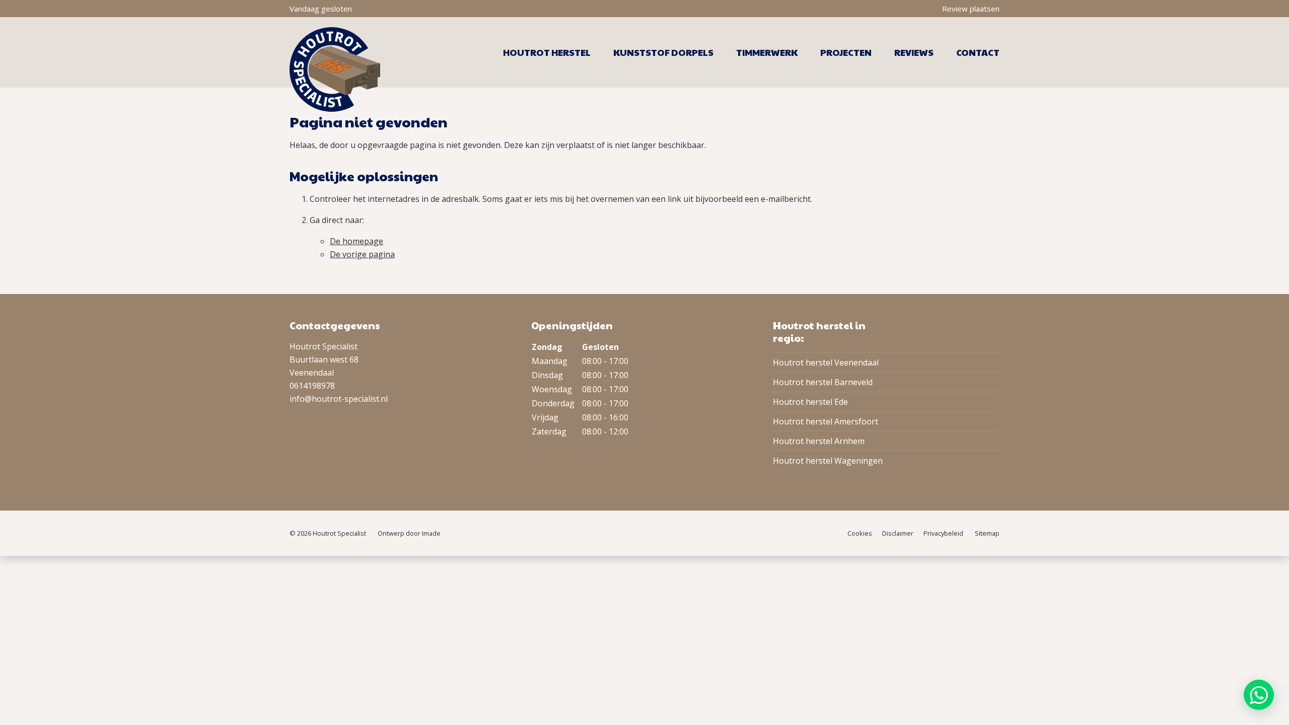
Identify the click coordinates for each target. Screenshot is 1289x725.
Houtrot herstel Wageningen (828, 460)
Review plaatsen (970, 9)
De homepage (356, 241)
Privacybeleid (943, 533)
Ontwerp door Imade (409, 533)
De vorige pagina (362, 254)
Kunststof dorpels (663, 52)
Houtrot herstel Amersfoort (825, 421)
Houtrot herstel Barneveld (823, 382)
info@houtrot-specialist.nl (339, 398)
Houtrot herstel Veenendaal (826, 362)
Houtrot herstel (547, 52)
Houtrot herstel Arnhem (819, 441)
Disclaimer (897, 533)
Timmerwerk (767, 52)
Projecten (846, 52)
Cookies (859, 533)
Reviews (914, 52)
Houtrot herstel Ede (810, 401)
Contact (977, 52)
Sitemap (987, 533)
